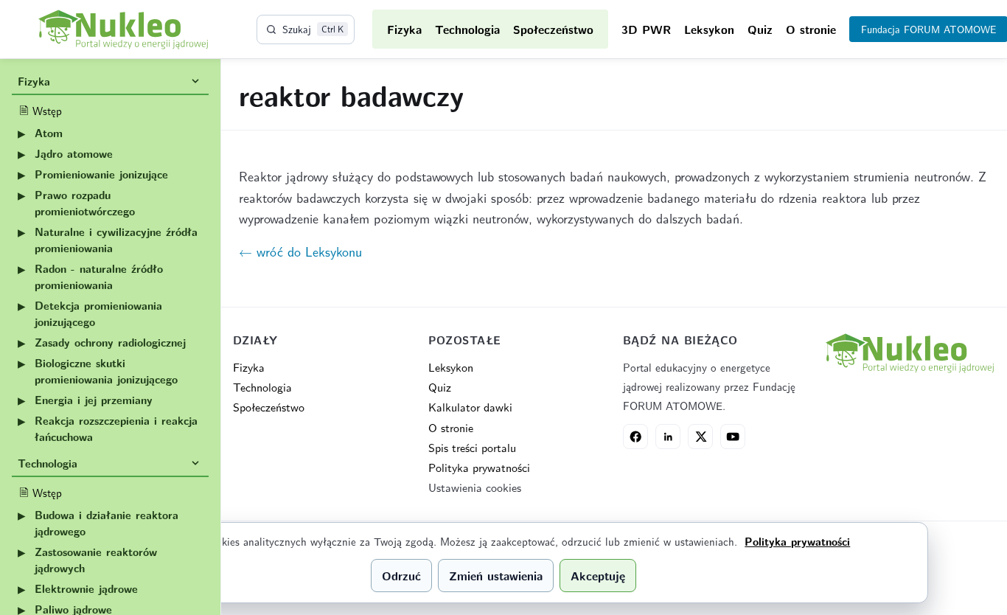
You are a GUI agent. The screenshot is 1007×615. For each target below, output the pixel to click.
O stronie (811, 29)
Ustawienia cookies (474, 487)
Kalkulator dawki (470, 406)
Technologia (467, 29)
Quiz (760, 29)
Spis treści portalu (472, 447)
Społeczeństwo (553, 29)
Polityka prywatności (479, 467)
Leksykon (709, 29)
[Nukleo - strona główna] (909, 353)
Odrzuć (401, 575)
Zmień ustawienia (496, 575)
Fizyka (404, 29)
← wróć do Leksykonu (300, 251)
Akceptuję (598, 575)
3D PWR (646, 29)
